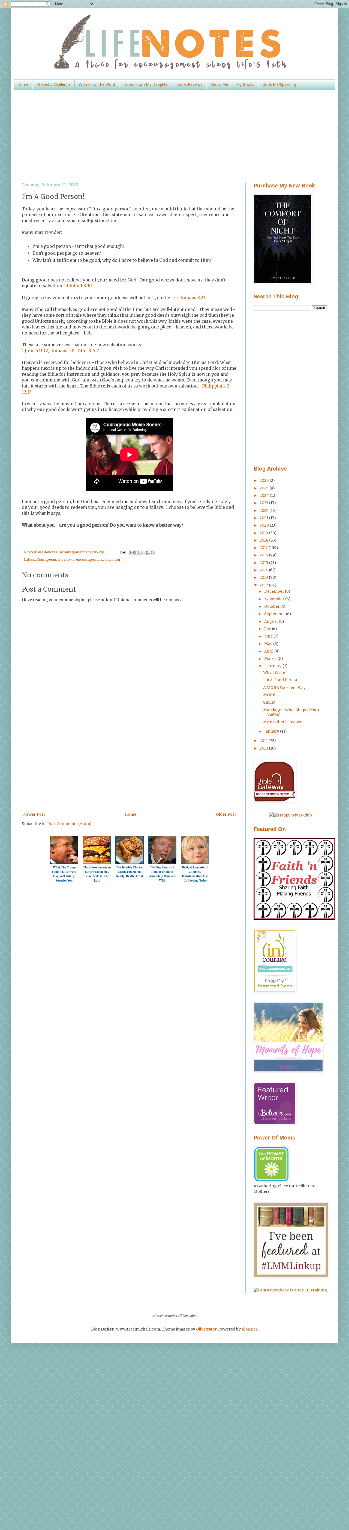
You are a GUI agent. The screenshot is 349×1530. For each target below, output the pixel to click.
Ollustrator (206, 1329)
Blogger (249, 1329)
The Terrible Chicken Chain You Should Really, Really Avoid (129, 871)
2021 (264, 517)
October (272, 606)
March (271, 658)
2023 (264, 502)
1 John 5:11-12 (35, 350)
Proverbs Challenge (54, 84)
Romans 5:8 (62, 350)
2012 (264, 585)
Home (22, 84)
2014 (264, 570)
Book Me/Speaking (279, 84)
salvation (112, 559)
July (268, 628)
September (275, 613)
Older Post (226, 814)
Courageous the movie (55, 559)
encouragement (89, 559)
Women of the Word (97, 84)
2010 (264, 748)
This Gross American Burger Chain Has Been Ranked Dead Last (97, 874)
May (268, 643)
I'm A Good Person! (281, 679)
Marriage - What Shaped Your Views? (291, 712)
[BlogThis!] (137, 552)
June (268, 636)
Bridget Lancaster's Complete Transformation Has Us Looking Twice (195, 874)
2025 (264, 488)
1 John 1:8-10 (78, 285)
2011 (264, 740)
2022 (264, 510)
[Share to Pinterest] (152, 552)
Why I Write (274, 672)
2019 (264, 532)
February (273, 665)
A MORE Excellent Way (284, 687)
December (274, 591)
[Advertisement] (174, 136)
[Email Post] (122, 552)
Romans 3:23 (192, 297)
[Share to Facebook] (147, 552)
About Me (219, 84)
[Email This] (132, 552)
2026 (265, 480)
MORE (269, 694)
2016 (264, 555)
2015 (264, 562)
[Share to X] (142, 552)
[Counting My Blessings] (294, 918)
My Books (245, 84)
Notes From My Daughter (146, 84)
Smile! (269, 702)
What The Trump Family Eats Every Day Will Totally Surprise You (64, 874)
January (272, 731)
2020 (265, 525)
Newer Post (34, 814)
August (271, 621)
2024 (265, 495)
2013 (264, 577)
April (269, 651)
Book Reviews (189, 84)
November (274, 599)
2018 (264, 540)
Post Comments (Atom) (69, 823)
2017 (264, 547)
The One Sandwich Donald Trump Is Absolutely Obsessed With (162, 874)
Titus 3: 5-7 (87, 350)
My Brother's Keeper (282, 722)
